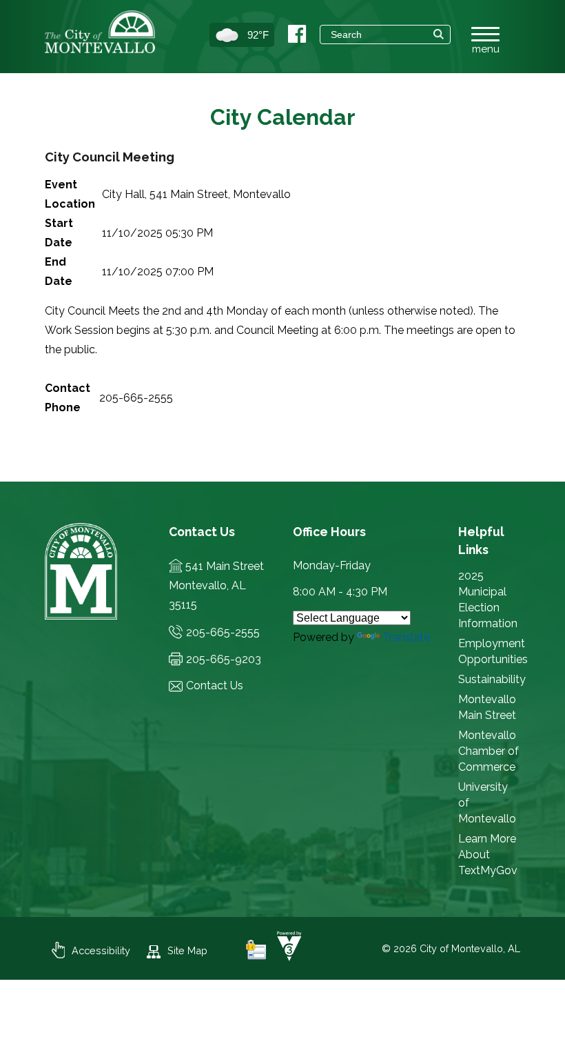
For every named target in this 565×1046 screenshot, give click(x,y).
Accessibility (101, 950)
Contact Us (214, 685)
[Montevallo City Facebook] (297, 34)
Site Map (187, 950)
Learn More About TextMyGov (487, 854)
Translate (406, 637)
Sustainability (492, 679)
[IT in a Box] (286, 957)
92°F (258, 35)
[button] (438, 34)
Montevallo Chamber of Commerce (488, 751)
